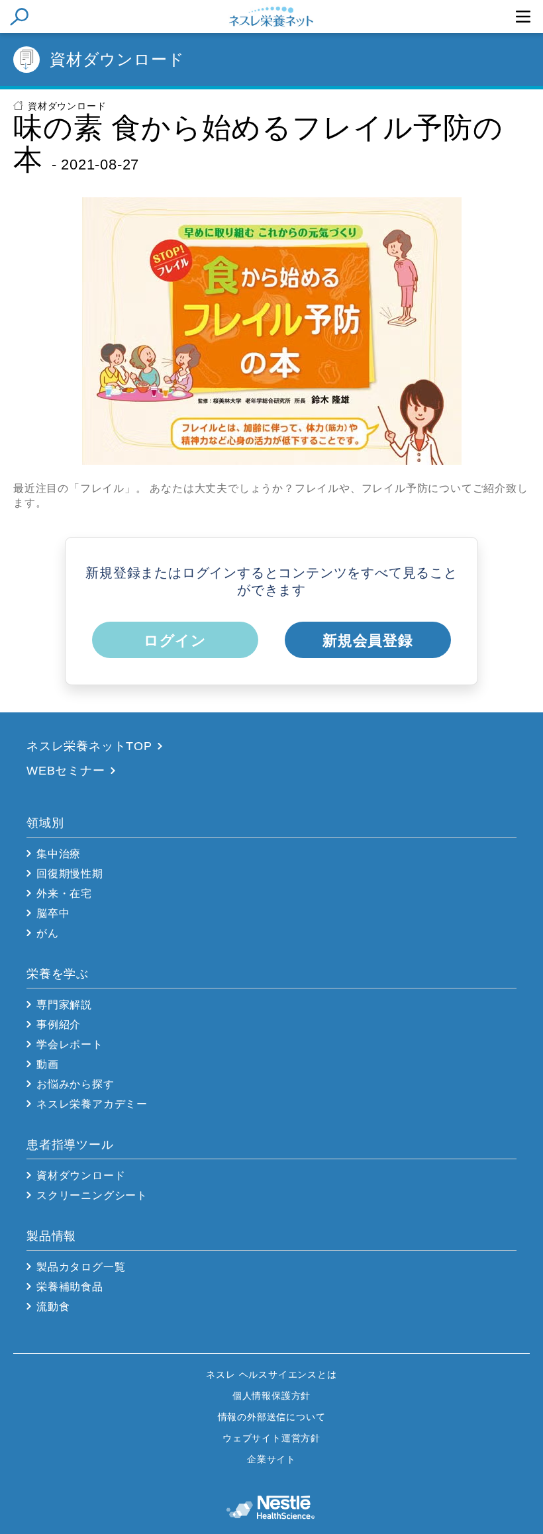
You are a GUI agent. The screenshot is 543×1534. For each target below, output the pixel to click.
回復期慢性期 (69, 873)
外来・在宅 (64, 893)
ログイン (175, 640)
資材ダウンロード (67, 106)
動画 (47, 1064)
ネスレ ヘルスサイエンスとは (271, 1374)
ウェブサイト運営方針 (271, 1438)
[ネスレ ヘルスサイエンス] (272, 1503)
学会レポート (69, 1044)
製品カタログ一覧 (80, 1266)
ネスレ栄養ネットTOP (89, 746)
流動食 (53, 1306)
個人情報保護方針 (271, 1395)
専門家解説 (64, 1004)
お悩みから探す (75, 1084)
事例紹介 (58, 1024)
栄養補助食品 (69, 1286)
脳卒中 (53, 913)
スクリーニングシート (92, 1195)
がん (47, 933)
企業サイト (271, 1459)
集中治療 (58, 853)
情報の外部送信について (272, 1417)
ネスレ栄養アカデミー (92, 1104)
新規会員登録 (367, 640)
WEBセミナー (65, 770)
